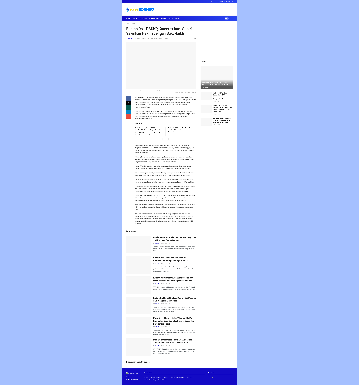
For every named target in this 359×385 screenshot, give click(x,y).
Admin (130, 38)
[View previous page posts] (163, 139)
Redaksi (157, 243)
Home (128, 18)
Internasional (154, 18)
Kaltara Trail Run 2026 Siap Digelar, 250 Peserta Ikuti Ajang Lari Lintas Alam (222, 120)
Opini (177, 18)
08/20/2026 (164, 345)
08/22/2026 (164, 243)
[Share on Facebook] (128, 98)
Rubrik (163, 18)
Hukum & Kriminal (153, 38)
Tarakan (166, 38)
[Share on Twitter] (128, 103)
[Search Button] (232, 18)
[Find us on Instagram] (214, 1)
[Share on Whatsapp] (128, 107)
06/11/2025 (138, 38)
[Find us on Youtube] (216, 1)
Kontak (166, 377)
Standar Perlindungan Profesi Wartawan (156, 380)
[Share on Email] (128, 116)
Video (171, 18)
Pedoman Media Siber (177, 377)
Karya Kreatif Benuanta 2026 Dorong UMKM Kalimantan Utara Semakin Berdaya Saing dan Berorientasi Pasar (173, 321)
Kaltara (161, 38)
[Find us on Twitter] (211, 1)
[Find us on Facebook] (209, 1)
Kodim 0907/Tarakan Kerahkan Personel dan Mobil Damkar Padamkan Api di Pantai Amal (181, 130)
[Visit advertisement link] (217, 40)
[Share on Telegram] (128, 112)
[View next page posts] (167, 139)
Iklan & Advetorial (156, 377)
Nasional (144, 18)
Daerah (134, 18)
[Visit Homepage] (140, 9)
